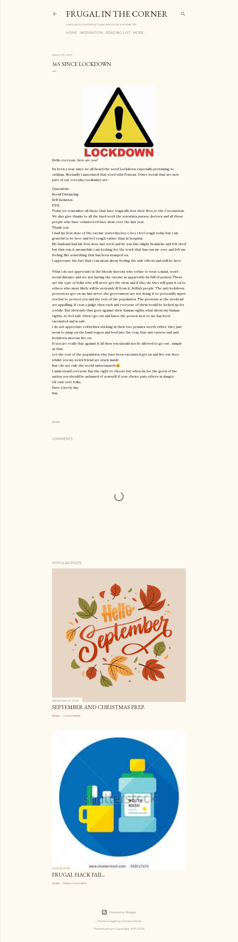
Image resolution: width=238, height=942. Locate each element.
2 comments (71, 715)
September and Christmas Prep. (98, 707)
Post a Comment (74, 883)
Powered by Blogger (122, 912)
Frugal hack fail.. (78, 874)
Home (71, 33)
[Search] (183, 12)
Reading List (118, 33)
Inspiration (91, 33)
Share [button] (56, 422)
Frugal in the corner (117, 13)
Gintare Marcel (131, 921)
